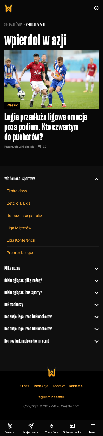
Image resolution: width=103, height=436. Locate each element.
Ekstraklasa (17, 190)
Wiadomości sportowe (19, 178)
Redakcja (41, 386)
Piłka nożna (12, 268)
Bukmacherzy (13, 304)
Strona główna (13, 24)
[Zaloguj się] (96, 8)
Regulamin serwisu (51, 397)
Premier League (20, 252)
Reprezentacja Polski (25, 215)
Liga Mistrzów (19, 227)
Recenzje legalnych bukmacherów (28, 316)
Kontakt (59, 386)
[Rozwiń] (94, 178)
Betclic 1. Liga (19, 203)
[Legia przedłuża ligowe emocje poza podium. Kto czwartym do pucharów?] (51, 101)
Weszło (12, 105)
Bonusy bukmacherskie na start (26, 341)
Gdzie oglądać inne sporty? (23, 292)
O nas (24, 386)
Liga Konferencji (21, 240)
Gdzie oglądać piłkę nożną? (23, 280)
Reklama (76, 386)
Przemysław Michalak (19, 146)
